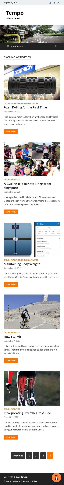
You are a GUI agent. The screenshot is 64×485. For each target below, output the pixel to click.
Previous (18, 455)
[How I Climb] (32, 312)
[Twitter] (58, 2)
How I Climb (12, 336)
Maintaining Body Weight (22, 264)
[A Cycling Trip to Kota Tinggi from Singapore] (32, 158)
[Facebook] (54, 2)
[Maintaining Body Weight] (32, 239)
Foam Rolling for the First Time (25, 107)
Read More (10, 131)
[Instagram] (50, 2)
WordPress (20, 481)
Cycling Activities (12, 103)
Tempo (15, 12)
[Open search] (56, 46)
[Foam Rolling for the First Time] (32, 82)
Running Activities (29, 103)
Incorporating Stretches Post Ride (27, 413)
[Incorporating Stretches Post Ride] (32, 388)
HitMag (33, 481)
